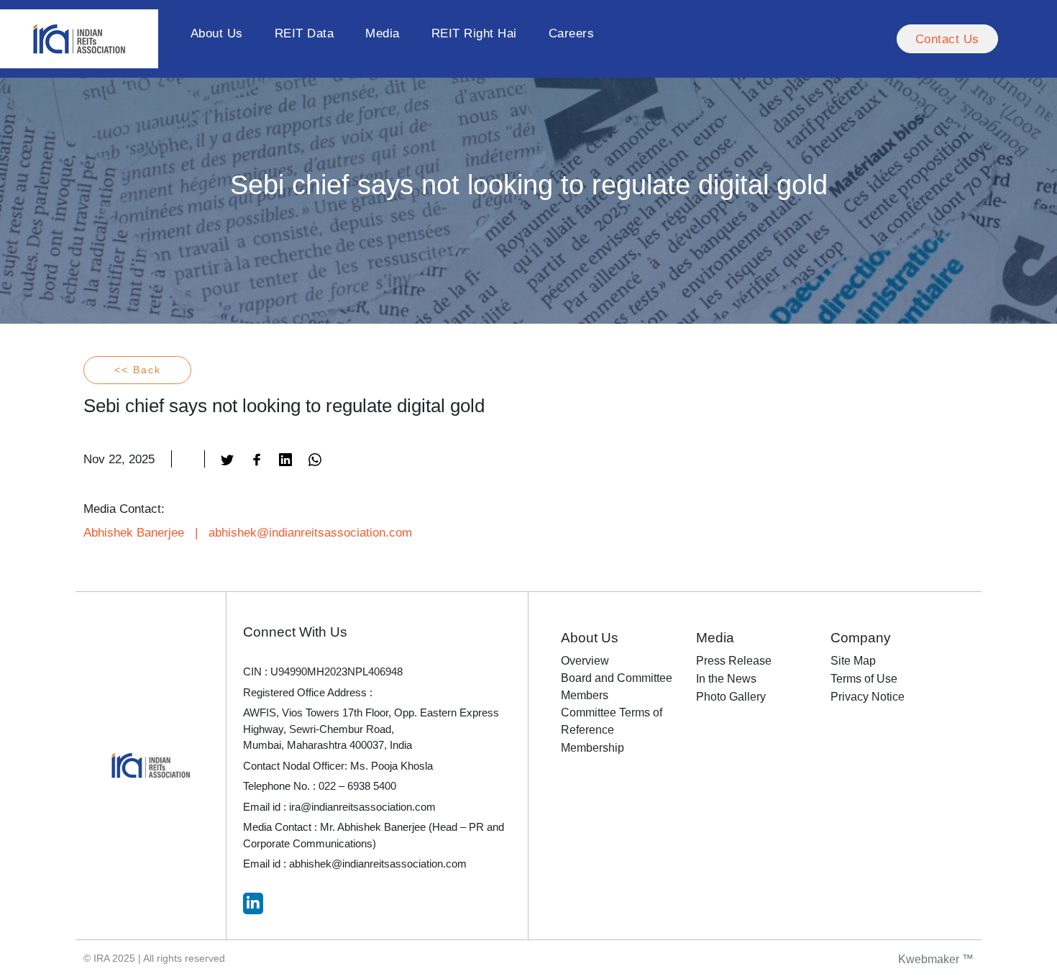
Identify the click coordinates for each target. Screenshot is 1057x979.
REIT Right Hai (474, 33)
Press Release (734, 661)
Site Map (853, 661)
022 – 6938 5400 (357, 786)
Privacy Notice (867, 697)
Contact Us (947, 38)
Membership (592, 748)
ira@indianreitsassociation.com (362, 807)
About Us (217, 33)
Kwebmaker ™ (936, 959)
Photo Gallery (731, 697)
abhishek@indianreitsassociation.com (310, 532)
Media (382, 33)
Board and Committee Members (616, 686)
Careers (572, 33)
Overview (585, 661)
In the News (726, 679)
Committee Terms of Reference (611, 721)
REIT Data (304, 33)
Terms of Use (863, 679)
